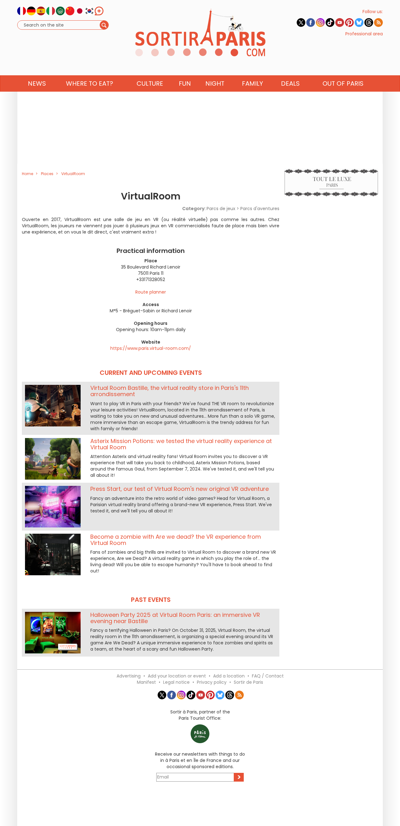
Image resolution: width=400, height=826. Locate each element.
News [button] (37, 83)
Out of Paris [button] (342, 83)
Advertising (129, 676)
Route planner (150, 292)
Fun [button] (185, 83)
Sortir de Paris (248, 682)
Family (252, 83)
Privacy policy (212, 682)
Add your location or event (177, 676)
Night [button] (214, 83)
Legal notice (176, 682)
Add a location (229, 676)
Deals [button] (290, 83)
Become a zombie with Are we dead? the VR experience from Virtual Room (175, 540)
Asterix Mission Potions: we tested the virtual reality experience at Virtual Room (181, 444)
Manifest (146, 682)
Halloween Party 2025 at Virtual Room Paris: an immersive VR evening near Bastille (175, 618)
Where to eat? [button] (89, 83)
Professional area (364, 34)
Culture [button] (150, 83)
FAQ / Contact (268, 676)
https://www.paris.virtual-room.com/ (150, 348)
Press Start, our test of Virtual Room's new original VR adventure (179, 489)
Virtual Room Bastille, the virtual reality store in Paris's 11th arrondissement (169, 391)
